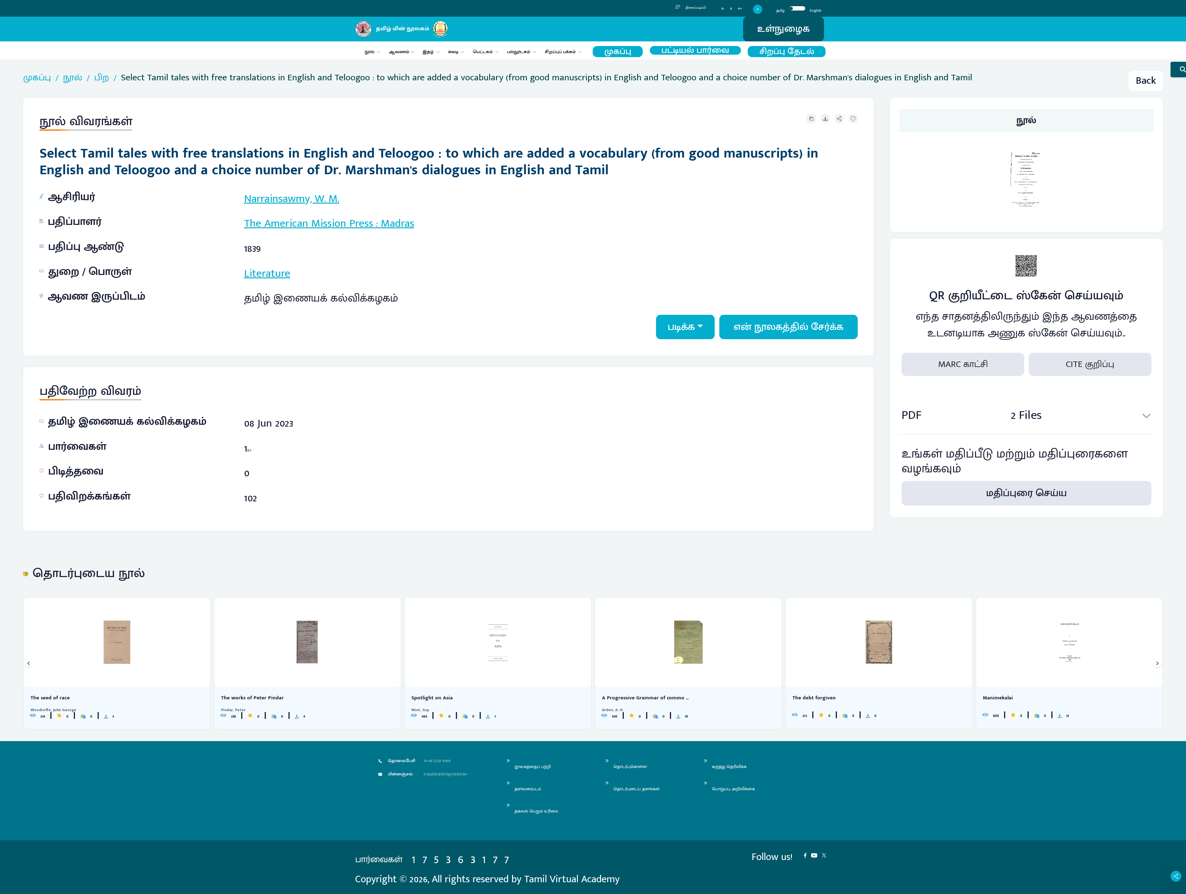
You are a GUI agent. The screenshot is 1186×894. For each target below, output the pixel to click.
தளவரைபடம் (528, 789)
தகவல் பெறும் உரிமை (536, 811)
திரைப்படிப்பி (695, 8)
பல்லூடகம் (518, 52)
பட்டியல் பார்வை (695, 50)
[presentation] (28, 663)
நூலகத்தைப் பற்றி (533, 766)
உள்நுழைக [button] (783, 28)
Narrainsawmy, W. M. (291, 198)
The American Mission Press (308, 223)
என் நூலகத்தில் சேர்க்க (788, 326)
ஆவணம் (399, 52)
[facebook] (807, 854)
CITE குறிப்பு (1090, 364)
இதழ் (428, 52)
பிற (101, 78)
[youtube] (816, 854)
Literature (267, 273)
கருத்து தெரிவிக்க (729, 766)
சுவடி (453, 52)
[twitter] (826, 854)
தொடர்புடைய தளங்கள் (636, 789)
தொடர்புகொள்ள (630, 766)
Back (1146, 80)
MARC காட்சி (963, 364)
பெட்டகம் (483, 52)
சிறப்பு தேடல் (786, 51)
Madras (397, 223)
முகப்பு (617, 51)
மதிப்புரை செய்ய (1026, 493)
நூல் (369, 52)
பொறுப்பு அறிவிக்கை (733, 789)
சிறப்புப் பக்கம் (560, 52)
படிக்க (681, 326)
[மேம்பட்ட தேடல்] (1178, 69)
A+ (740, 8)
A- (723, 8)
